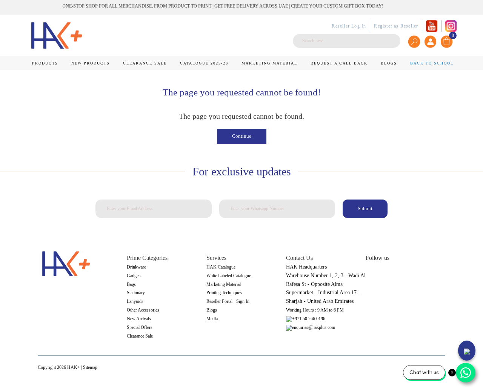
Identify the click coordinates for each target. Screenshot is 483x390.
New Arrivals (139, 318)
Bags (131, 284)
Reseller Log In (349, 26)
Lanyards (135, 301)
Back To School (432, 63)
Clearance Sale (145, 63)
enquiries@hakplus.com (313, 327)
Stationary (136, 292)
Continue (241, 136)
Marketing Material (269, 63)
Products (45, 63)
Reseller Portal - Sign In (227, 301)
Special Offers (139, 327)
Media (212, 318)
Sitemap (90, 367)
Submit (365, 208)
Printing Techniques (224, 292)
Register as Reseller (396, 26)
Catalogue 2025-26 (204, 63)
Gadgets (134, 275)
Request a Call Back (339, 63)
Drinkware (136, 267)
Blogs (389, 63)
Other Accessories (143, 310)
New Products (90, 63)
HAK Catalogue (220, 267)
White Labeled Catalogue (228, 275)
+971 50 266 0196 (308, 318)
